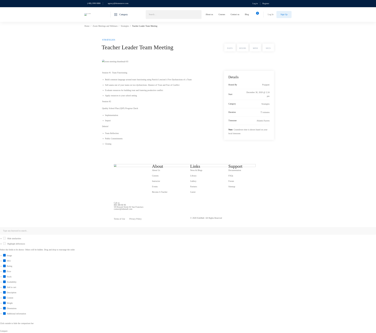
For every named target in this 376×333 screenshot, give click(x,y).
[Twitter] (114, 211)
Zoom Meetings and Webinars (105, 26)
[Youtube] (127, 211)
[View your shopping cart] (256, 14)
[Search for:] (174, 14)
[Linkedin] (132, 211)
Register (265, 3)
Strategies (125, 26)
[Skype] (123, 211)
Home (86, 26)
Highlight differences (16, 244)
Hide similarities (14, 238)
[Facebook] (118, 211)
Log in (255, 3)
